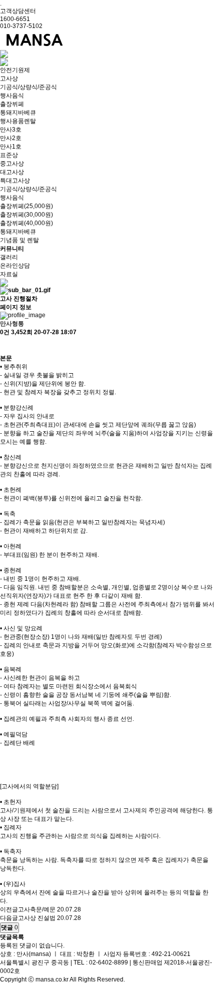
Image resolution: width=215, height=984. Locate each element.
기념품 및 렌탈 (19, 240)
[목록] (5, 345)
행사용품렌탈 (18, 121)
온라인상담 (15, 265)
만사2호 (11, 138)
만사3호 (11, 129)
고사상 (9, 78)
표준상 (9, 155)
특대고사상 (15, 180)
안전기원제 (15, 70)
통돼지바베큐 (18, 112)
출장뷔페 (12, 104)
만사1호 (11, 146)
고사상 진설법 (37, 917)
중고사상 (12, 163)
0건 (5, 332)
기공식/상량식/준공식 (28, 87)
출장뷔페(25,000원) (26, 206)
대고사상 (12, 172)
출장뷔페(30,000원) (26, 214)
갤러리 (9, 257)
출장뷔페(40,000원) (26, 223)
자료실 (9, 274)
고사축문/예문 (37, 909)
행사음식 (12, 95)
